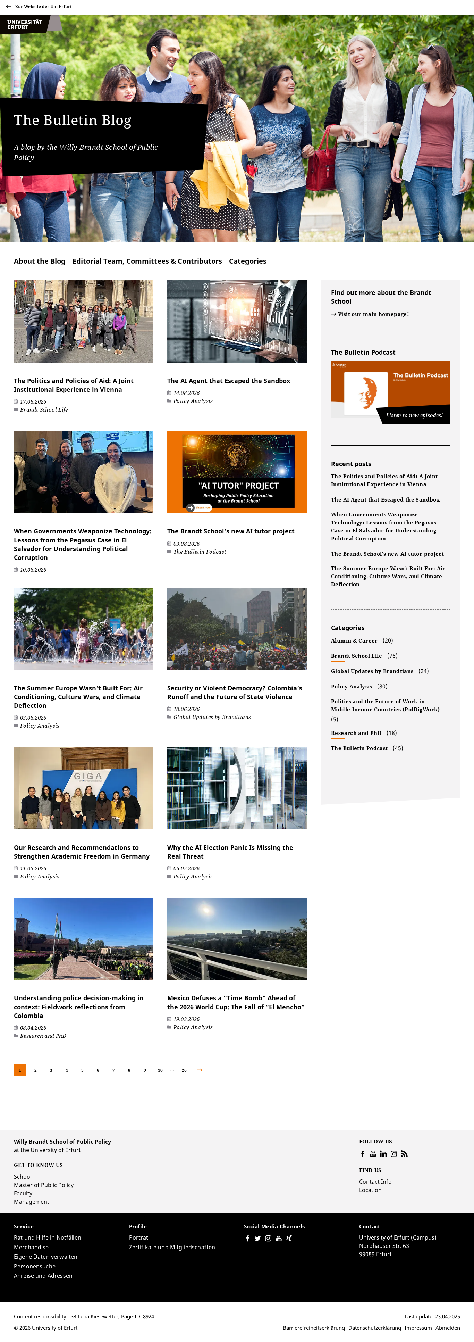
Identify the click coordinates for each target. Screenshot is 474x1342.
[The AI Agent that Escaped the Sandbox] (237, 325)
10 (160, 1070)
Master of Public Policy (44, 1185)
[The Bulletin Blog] (31, 32)
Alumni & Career (354, 640)
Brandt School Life (356, 655)
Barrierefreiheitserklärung (314, 1327)
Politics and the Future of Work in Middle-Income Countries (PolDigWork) (385, 705)
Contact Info (375, 1181)
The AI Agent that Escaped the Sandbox (228, 380)
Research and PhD (356, 732)
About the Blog (40, 261)
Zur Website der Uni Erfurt (43, 6)
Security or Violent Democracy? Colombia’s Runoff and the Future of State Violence (234, 692)
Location (370, 1190)
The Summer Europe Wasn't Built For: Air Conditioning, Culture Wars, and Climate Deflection (78, 697)
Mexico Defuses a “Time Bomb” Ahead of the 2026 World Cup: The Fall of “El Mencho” (236, 1002)
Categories (247, 261)
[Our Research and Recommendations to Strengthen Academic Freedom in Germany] (83, 791)
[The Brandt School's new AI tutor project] (237, 475)
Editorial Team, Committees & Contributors (147, 261)
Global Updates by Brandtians (372, 671)
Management (31, 1202)
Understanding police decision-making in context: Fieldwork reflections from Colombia (79, 1006)
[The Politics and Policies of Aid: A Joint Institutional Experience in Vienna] (83, 325)
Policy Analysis (351, 686)
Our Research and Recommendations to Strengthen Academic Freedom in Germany (82, 851)
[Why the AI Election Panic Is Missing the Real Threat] (237, 791)
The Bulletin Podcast (363, 352)
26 (184, 1070)
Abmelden (447, 1327)
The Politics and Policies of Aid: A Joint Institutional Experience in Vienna (74, 385)
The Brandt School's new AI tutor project (231, 531)
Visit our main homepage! (373, 313)
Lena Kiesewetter (98, 1316)
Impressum (418, 1327)
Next (205, 1070)
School (23, 1177)
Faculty (23, 1193)
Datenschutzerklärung (374, 1327)
